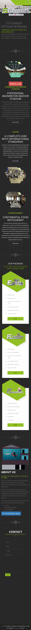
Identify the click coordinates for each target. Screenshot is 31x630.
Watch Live (15, 83)
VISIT (15, 319)
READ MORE (15, 122)
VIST (15, 373)
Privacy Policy (21, 626)
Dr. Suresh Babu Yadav (11, 513)
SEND (7, 575)
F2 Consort (8, 626)
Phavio (22, 628)
